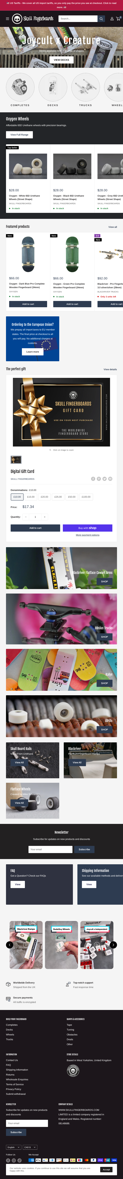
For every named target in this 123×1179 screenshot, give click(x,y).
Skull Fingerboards (20, 203)
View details (111, 369)
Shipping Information (17, 1069)
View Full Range (19, 134)
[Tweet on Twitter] (104, 478)
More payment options (87, 535)
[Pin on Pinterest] (99, 478)
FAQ (8, 1065)
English (11, 1147)
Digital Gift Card (22, 471)
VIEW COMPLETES (101, 59)
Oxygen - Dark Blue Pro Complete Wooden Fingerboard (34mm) (27, 285)
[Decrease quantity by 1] (26, 517)
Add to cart (28, 304)
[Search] (101, 18)
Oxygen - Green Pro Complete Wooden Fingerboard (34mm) (69, 286)
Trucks (9, 1039)
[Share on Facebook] (93, 478)
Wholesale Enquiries (17, 1079)
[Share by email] (110, 478)
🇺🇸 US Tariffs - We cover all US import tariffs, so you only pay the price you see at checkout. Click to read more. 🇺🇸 (61, 5)
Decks (9, 1029)
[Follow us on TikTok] (19, 1160)
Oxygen (13, 291)
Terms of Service (15, 1084)
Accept (106, 1169)
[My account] (112, 18)
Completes (12, 1025)
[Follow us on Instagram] (14, 1160)
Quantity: (16, 517)
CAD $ (27, 1147)
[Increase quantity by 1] (45, 517)
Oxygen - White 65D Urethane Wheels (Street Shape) (24, 197)
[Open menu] (7, 19)
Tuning (70, 1029)
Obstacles (72, 1034)
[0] (118, 18)
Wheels (10, 1034)
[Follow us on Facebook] (8, 1160)
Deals (70, 1039)
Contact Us (12, 1060)
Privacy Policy (13, 1089)
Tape (69, 1025)
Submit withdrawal (16, 1094)
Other (70, 1044)
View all (113, 227)
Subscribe (84, 849)
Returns (10, 1074)
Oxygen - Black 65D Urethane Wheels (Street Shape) (68, 197)
